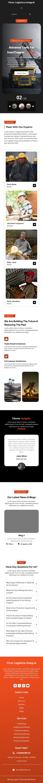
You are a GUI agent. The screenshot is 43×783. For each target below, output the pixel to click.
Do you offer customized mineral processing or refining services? (19, 624)
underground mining (21, 727)
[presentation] (19, 477)
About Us (21, 701)
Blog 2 (21, 535)
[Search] (30, 14)
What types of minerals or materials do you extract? (20, 584)
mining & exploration (22, 737)
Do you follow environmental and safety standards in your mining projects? (19, 600)
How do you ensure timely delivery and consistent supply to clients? (19, 617)
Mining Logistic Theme (15, 779)
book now (21, 21)
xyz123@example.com (23, 770)
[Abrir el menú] (21, 8)
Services (21, 704)
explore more (21, 75)
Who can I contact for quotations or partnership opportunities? (20, 642)
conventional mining (21, 734)
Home (21, 697)
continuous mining (21, 730)
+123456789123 (23, 753)
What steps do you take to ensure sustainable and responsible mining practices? (20, 633)
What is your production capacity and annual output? (20, 609)
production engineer (21, 741)
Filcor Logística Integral (21, 2)
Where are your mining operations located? (19, 591)
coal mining (21, 724)
